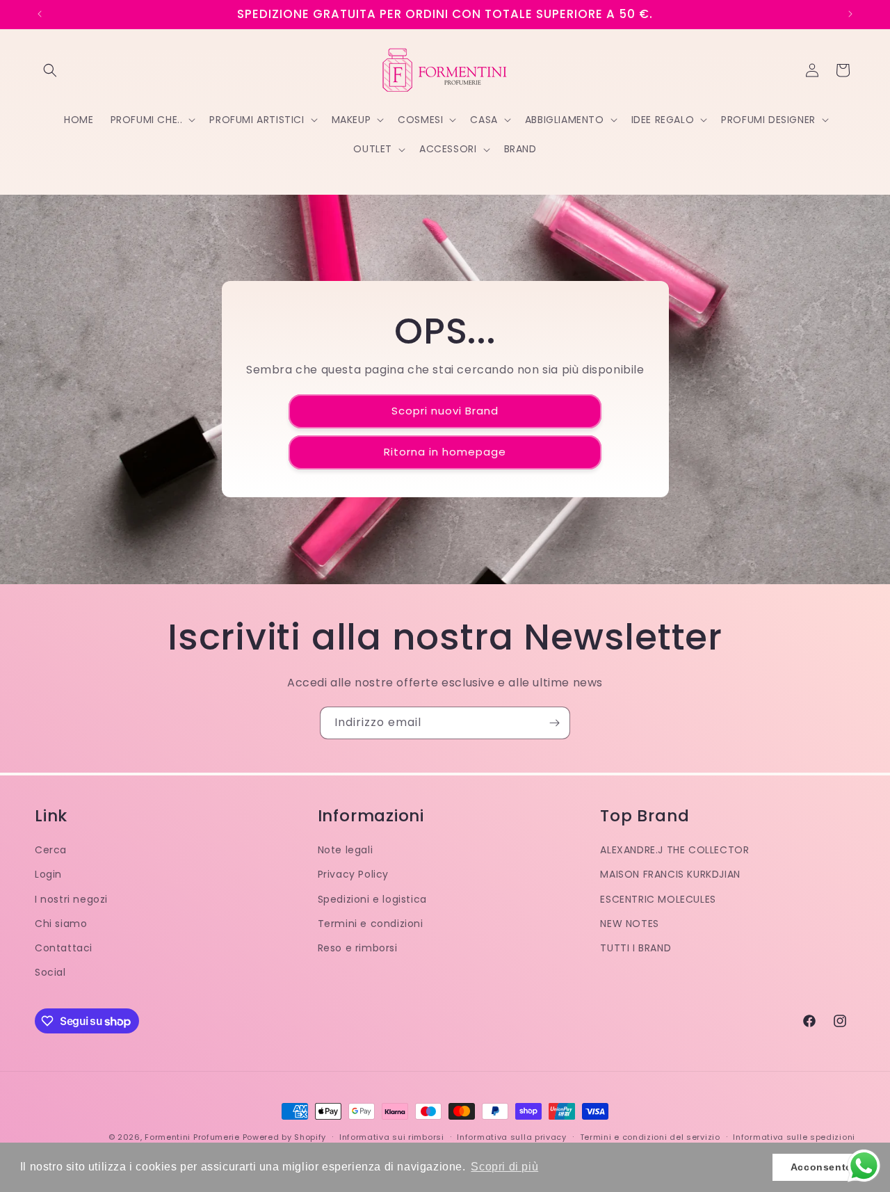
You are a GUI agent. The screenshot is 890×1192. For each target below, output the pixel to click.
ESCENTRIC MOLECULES (657, 899)
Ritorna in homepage (445, 452)
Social (50, 972)
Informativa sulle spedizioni (794, 1137)
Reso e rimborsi (358, 948)
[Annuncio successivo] (850, 14)
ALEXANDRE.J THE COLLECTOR (674, 850)
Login (48, 874)
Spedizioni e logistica (372, 899)
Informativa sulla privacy (512, 1137)
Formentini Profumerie (192, 1137)
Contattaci (63, 948)
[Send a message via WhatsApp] (864, 1166)
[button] (50, 70)
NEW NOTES (629, 924)
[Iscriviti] (554, 723)
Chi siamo (61, 924)
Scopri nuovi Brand (445, 411)
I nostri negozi (71, 899)
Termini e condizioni (370, 924)
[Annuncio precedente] (39, 14)
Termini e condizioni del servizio (650, 1137)
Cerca (51, 850)
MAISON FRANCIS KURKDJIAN (670, 874)
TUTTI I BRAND (635, 948)
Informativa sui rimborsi (391, 1137)
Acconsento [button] (821, 1167)
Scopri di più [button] (504, 1167)
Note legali (345, 850)
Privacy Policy (353, 874)
